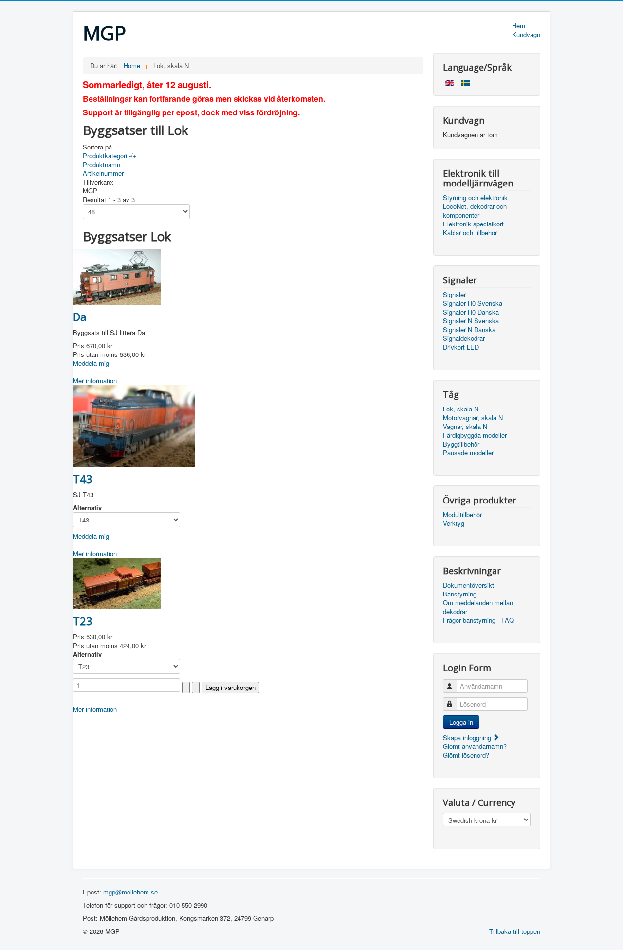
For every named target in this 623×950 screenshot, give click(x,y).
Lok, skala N (460, 409)
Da (80, 316)
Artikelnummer (103, 173)
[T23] (117, 582)
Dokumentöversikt (468, 585)
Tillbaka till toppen (514, 931)
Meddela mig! (92, 363)
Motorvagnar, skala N (473, 417)
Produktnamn (101, 164)
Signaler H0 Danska (471, 312)
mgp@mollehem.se (130, 891)
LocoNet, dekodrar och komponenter (475, 211)
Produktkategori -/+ (110, 155)
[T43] (134, 424)
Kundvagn (526, 34)
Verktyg (453, 523)
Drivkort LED (461, 347)
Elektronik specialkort (473, 224)
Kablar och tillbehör (470, 232)
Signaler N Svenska (471, 321)
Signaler (454, 294)
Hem (518, 25)
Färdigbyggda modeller (475, 435)
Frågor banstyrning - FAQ (478, 620)
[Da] (117, 275)
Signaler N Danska (469, 329)
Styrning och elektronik (475, 197)
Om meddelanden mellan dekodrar (478, 607)
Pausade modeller (468, 452)
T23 (82, 621)
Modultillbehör (462, 514)
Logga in (461, 721)
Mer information (95, 380)
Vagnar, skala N (465, 426)
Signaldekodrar (464, 338)
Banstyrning (459, 594)
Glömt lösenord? (466, 755)
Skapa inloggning (468, 737)
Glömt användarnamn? (475, 746)
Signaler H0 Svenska (472, 303)
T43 (82, 478)
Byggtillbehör (461, 444)
